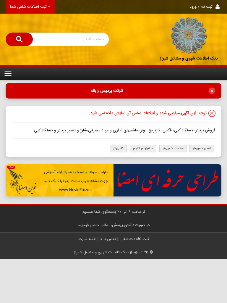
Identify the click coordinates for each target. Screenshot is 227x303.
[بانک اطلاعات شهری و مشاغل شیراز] (189, 35)
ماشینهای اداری (143, 148)
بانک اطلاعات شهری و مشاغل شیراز (189, 58)
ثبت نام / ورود (201, 7)
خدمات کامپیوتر (173, 148)
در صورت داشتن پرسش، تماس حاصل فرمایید (114, 225)
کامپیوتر (118, 148)
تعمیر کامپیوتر (202, 148)
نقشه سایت (87, 239)
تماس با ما (108, 239)
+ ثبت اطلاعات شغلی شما (30, 7)
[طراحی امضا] (113, 180)
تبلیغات (11, 167)
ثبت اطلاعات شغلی (134, 239)
